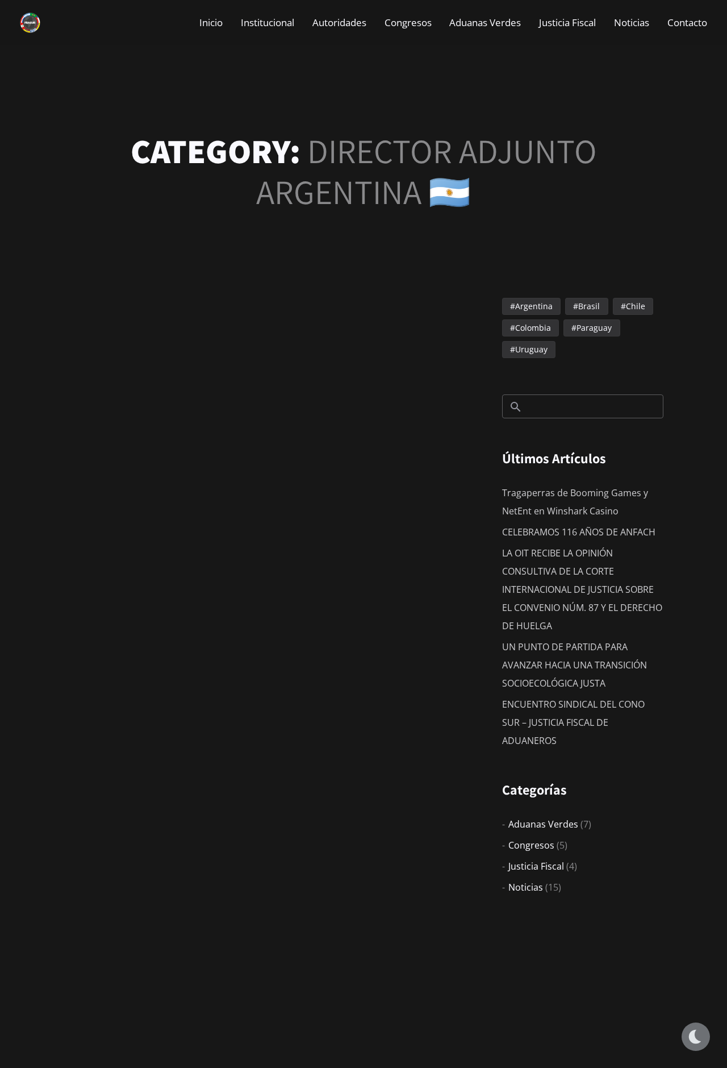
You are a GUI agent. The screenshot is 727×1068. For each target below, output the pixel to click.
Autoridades (339, 22)
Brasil (589, 306)
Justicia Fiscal (536, 866)
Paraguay (594, 327)
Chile (635, 306)
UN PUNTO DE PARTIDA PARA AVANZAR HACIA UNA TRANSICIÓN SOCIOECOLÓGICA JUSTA (574, 665)
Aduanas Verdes (543, 824)
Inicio (211, 22)
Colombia (533, 327)
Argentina (534, 306)
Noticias (631, 22)
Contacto (687, 22)
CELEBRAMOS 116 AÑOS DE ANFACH (578, 532)
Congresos (531, 845)
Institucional (267, 22)
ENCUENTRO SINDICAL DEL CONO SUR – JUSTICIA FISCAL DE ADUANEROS (573, 722)
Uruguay (531, 349)
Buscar (515, 407)
